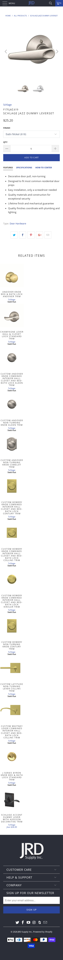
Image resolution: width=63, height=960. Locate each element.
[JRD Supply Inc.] (31, 3)
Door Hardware (18, 223)
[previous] (6, 51)
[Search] (52, 3)
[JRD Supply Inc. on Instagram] (34, 922)
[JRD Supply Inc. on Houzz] (39, 922)
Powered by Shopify (42, 931)
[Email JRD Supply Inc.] (45, 922)
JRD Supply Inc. (25, 931)
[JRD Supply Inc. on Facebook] (23, 922)
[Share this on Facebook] (22, 234)
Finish (6, 127)
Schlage (7, 104)
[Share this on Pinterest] (30, 234)
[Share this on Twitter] (14, 234)
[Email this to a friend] (47, 234)
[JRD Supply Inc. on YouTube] (28, 922)
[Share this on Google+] (39, 234)
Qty (5, 142)
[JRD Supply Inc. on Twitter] (17, 922)
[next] (56, 51)
